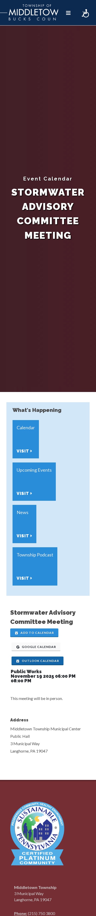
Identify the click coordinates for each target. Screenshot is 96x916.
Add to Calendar (37, 633)
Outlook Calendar (40, 661)
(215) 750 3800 (41, 913)
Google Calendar (38, 647)
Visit (23, 451)
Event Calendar (48, 179)
